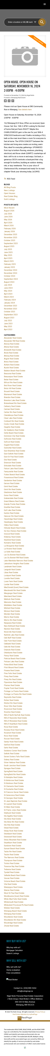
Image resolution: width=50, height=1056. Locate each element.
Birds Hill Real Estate (12, 388)
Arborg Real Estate (11, 356)
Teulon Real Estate (11, 854)
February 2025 (10, 264)
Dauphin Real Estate (12, 427)
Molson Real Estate (12, 611)
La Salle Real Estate (12, 552)
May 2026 (8, 220)
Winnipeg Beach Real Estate (15, 911)
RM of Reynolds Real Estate (15, 718)
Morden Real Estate (12, 614)
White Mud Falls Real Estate (15, 899)
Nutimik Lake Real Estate (14, 635)
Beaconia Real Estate (12, 373)
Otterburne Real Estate (13, 653)
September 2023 (11, 315)
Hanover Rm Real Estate (14, 516)
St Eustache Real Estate (13, 789)
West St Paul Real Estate (14, 893)
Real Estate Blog (10, 196)
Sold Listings (9, 199)
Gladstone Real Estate (13, 492)
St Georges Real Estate (13, 798)
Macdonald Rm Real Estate (15, 590)
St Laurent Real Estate (13, 804)
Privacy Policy (39, 1012)
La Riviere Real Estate (13, 549)
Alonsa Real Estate (11, 344)
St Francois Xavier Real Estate (16, 792)
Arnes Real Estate (11, 362)
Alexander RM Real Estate (14, 341)
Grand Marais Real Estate (14, 501)
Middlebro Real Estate (13, 605)
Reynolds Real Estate (12, 697)
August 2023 (9, 318)
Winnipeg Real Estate (18, 97)
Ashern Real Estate (11, 365)
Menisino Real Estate (12, 602)
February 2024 (10, 300)
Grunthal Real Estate (12, 507)
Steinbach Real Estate (13, 834)
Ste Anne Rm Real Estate (14, 822)
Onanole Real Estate (12, 650)
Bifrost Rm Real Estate (13, 382)
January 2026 (9, 231)
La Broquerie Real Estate (14, 546)
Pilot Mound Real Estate (14, 667)
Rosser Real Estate (12, 739)
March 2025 (9, 261)
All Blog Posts (10, 187)
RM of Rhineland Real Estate (15, 721)
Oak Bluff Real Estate (12, 638)
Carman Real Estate (12, 409)
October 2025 (9, 240)
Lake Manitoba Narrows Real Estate (18, 561)
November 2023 (10, 309)
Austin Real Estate (11, 368)
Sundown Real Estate (12, 846)
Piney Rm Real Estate (13, 679)
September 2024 (11, 279)
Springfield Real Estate (13, 771)
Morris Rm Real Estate (13, 620)
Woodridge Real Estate (13, 923)
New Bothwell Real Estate (14, 626)
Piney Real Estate (11, 676)
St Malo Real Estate (12, 807)
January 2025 (9, 267)
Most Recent (9, 208)
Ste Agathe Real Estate (13, 816)
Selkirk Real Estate (11, 753)
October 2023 (9, 312)
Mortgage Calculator (14, 950)
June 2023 (8, 323)
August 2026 (9, 211)
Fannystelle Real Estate (13, 471)
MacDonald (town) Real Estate (16, 587)
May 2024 (8, 291)
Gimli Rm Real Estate (12, 489)
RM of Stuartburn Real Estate (15, 724)
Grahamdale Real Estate (13, 498)
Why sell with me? (13, 967)
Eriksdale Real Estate (12, 466)
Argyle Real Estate (11, 359)
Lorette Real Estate (12, 578)
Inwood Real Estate (12, 534)
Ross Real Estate (11, 736)
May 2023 (8, 326)
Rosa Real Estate (11, 727)
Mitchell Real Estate (12, 608)
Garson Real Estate (11, 483)
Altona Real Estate (11, 347)
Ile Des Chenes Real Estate (15, 531)
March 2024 (9, 297)
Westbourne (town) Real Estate (16, 896)
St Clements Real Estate (14, 786)
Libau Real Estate (11, 572)
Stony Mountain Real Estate (15, 840)
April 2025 (8, 258)
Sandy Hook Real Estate (13, 742)
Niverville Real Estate (12, 632)
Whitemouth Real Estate (13, 902)
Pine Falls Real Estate (13, 673)
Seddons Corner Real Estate (15, 751)
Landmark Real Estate (13, 566)
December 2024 (10, 270)
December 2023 (10, 306)
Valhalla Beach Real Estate (14, 875)
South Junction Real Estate (15, 765)
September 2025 (11, 243)
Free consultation (13, 973)
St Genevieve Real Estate (14, 795)
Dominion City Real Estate (14, 436)
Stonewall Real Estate (13, 837)
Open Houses (9, 193)
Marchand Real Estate (13, 596)
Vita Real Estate (10, 884)
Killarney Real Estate (12, 537)
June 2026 (8, 217)
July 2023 (8, 320)
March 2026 (9, 225)
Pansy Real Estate (11, 656)
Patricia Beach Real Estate (14, 658)
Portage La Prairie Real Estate (16, 691)
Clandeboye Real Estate (13, 415)
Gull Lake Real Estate (12, 510)
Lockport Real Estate (12, 575)
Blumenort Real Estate (13, 394)
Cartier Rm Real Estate (13, 412)
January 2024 (9, 303)
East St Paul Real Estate (14, 457)
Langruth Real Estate (12, 569)
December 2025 (10, 234)
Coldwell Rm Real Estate (14, 421)
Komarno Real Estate (12, 543)
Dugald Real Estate (11, 445)
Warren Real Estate (11, 890)
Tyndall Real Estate (11, 872)
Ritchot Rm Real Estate (13, 703)
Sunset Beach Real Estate (14, 848)
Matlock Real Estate (12, 599)
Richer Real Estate (11, 700)
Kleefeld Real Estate (12, 540)
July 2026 (8, 214)
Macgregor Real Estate (13, 593)
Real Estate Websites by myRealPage (25, 1014)
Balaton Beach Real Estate (14, 371)
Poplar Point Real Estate (14, 688)
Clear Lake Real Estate (13, 418)
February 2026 (10, 228)
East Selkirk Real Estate (13, 454)
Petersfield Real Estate (13, 664)
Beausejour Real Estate (13, 376)
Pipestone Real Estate (13, 682)
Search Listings (12, 953)
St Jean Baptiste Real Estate (15, 801)
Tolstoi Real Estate (11, 863)
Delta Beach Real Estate (13, 433)
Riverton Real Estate (12, 712)
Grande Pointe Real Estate (14, 504)
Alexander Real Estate (13, 338)
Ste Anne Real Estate (12, 819)
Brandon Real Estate (12, 397)
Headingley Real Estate (13, 522)
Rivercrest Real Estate (13, 709)
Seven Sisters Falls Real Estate (17, 756)
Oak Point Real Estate (13, 641)
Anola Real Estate (11, 353)
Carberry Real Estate (12, 406)
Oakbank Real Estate (12, 644)
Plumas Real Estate (12, 685)
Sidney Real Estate (11, 759)
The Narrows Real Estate (14, 857)
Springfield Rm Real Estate (15, 774)
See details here (25, 109)
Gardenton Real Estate (13, 480)
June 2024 (8, 288)
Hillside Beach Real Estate (14, 528)
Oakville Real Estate (12, 647)
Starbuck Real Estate (12, 813)
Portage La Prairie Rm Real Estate (18, 694)
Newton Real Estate (12, 629)
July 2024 (8, 285)
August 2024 (9, 282)
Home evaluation (13, 970)
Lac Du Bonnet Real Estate (14, 555)
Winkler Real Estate (12, 908)
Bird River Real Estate (13, 385)
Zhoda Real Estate (11, 926)
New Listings (9, 190)
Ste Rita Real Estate (12, 825)
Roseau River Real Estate (14, 730)
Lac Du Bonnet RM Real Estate (16, 558)
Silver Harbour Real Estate (14, 762)
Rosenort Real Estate (12, 733)
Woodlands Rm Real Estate (15, 920)
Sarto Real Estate (11, 748)
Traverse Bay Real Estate (14, 866)
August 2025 (9, 246)
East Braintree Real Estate (14, 451)
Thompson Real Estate (13, 860)
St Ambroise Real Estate (14, 780)
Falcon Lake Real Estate (13, 468)
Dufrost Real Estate (12, 442)
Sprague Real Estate (12, 768)
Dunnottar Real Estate (13, 448)
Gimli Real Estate (11, 486)
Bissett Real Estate (12, 391)
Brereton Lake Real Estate (14, 400)
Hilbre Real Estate (11, 525)
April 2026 (8, 223)
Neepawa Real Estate (12, 623)
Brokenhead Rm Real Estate (15, 403)
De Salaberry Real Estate (14, 430)
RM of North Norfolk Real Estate (17, 715)
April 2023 (8, 329)
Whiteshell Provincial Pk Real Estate (18, 905)
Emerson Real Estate (12, 463)
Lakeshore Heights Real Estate (16, 563)
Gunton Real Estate (11, 513)
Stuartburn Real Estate (13, 843)
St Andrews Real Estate (13, 783)
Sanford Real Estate (12, 745)
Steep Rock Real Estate (13, 831)
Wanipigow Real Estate (13, 887)
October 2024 (9, 276)
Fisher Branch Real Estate (14, 474)
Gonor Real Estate (11, 495)
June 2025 (8, 252)
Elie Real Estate (10, 460)
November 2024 (10, 273)
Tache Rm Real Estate (13, 851)
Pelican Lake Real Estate (14, 661)
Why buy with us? (13, 947)
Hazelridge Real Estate (13, 519)
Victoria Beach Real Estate (14, 881)
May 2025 (8, 255)
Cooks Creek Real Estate (14, 424)
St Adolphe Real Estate (13, 777)
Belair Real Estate (11, 379)
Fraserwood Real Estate (13, 477)
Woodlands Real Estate (13, 917)
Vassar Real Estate (11, 878)
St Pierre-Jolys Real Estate (15, 810)
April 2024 (8, 294)
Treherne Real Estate (12, 869)
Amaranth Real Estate (12, 350)
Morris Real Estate (11, 617)
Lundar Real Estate (11, 584)
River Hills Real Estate (13, 706)
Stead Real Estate (11, 828)
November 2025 (10, 237)
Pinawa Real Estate (12, 670)
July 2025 (8, 249)
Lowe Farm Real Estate (13, 581)
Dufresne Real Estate (12, 439)
